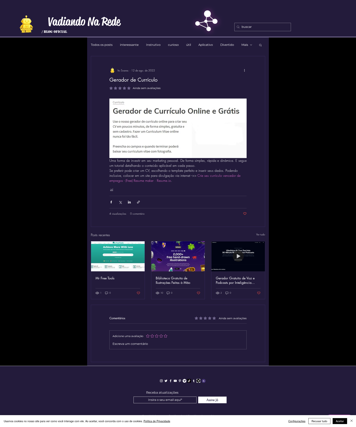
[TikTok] (189, 381)
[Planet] (26, 24)
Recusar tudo (319, 421)
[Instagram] (161, 381)
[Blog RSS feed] (204, 381)
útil (188, 45)
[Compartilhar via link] (138, 202)
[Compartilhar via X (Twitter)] (120, 202)
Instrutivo (153, 45)
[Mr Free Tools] (118, 256)
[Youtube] (175, 381)
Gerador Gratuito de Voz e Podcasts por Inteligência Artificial (235, 280)
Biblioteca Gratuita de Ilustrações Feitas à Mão (173, 280)
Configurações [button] (296, 421)
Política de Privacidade (157, 421)
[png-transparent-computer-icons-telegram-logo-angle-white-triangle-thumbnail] (198, 381)
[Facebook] (170, 381)
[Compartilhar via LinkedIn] (129, 202)
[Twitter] (166, 381)
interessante (129, 45)
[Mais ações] (244, 70)
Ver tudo (260, 234)
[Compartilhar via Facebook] (111, 202)
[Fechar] (351, 421)
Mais (244, 45)
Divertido (227, 45)
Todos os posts (102, 45)
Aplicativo (205, 45)
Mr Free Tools (104, 278)
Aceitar (340, 421)
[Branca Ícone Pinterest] (180, 381)
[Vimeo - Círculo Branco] (184, 381)
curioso (173, 45)
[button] (260, 44)
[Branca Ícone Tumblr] (194, 381)
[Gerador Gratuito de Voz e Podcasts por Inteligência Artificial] (238, 256)
